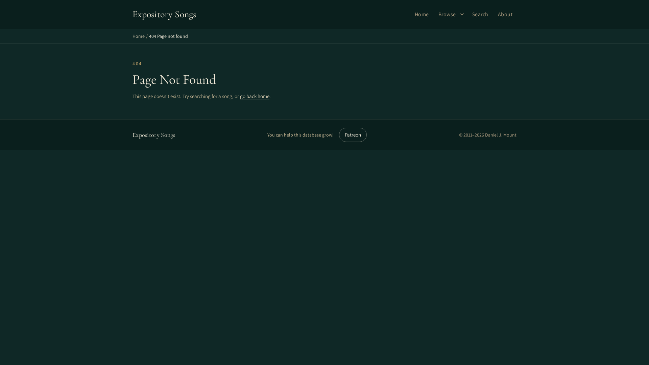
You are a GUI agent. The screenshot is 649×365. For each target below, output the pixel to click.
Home (422, 14)
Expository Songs (154, 135)
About (505, 14)
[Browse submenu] (462, 14)
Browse (447, 14)
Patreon (353, 134)
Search (480, 14)
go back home (254, 96)
